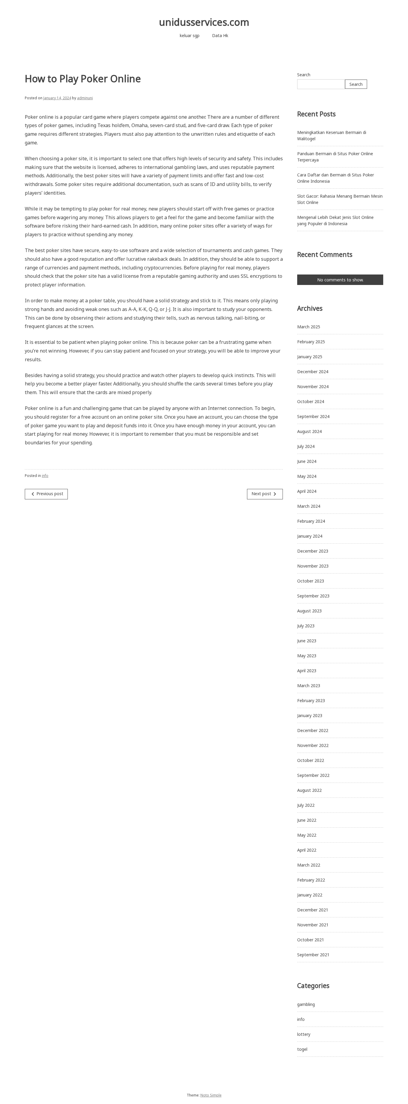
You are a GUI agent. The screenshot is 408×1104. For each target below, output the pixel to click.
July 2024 (306, 446)
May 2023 (306, 655)
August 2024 (309, 431)
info (45, 475)
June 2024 (306, 461)
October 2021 (310, 940)
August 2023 (309, 611)
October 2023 (310, 581)
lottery (303, 1034)
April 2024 (306, 491)
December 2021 (312, 910)
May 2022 (306, 835)
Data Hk (220, 35)
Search (303, 74)
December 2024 (312, 371)
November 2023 (313, 566)
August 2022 (309, 790)
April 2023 (306, 670)
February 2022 (311, 880)
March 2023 (308, 685)
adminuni (85, 97)
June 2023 (306, 641)
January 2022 (309, 895)
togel (302, 1049)
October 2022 (310, 760)
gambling (306, 1004)
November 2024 (313, 386)
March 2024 (308, 506)
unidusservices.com (204, 22)
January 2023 (309, 715)
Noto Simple (211, 1095)
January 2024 (309, 536)
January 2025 (309, 356)
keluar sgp (190, 35)
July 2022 (306, 805)
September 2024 (313, 416)
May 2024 (306, 476)
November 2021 (313, 925)
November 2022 (313, 745)
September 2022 (313, 775)
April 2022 (306, 850)
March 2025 (308, 327)
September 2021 (313, 954)
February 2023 (311, 700)
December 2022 (312, 730)
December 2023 (312, 551)
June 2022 (306, 820)
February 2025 (311, 341)
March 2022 (308, 865)
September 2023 (313, 596)
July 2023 (306, 626)
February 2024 (311, 521)
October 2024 (310, 401)
